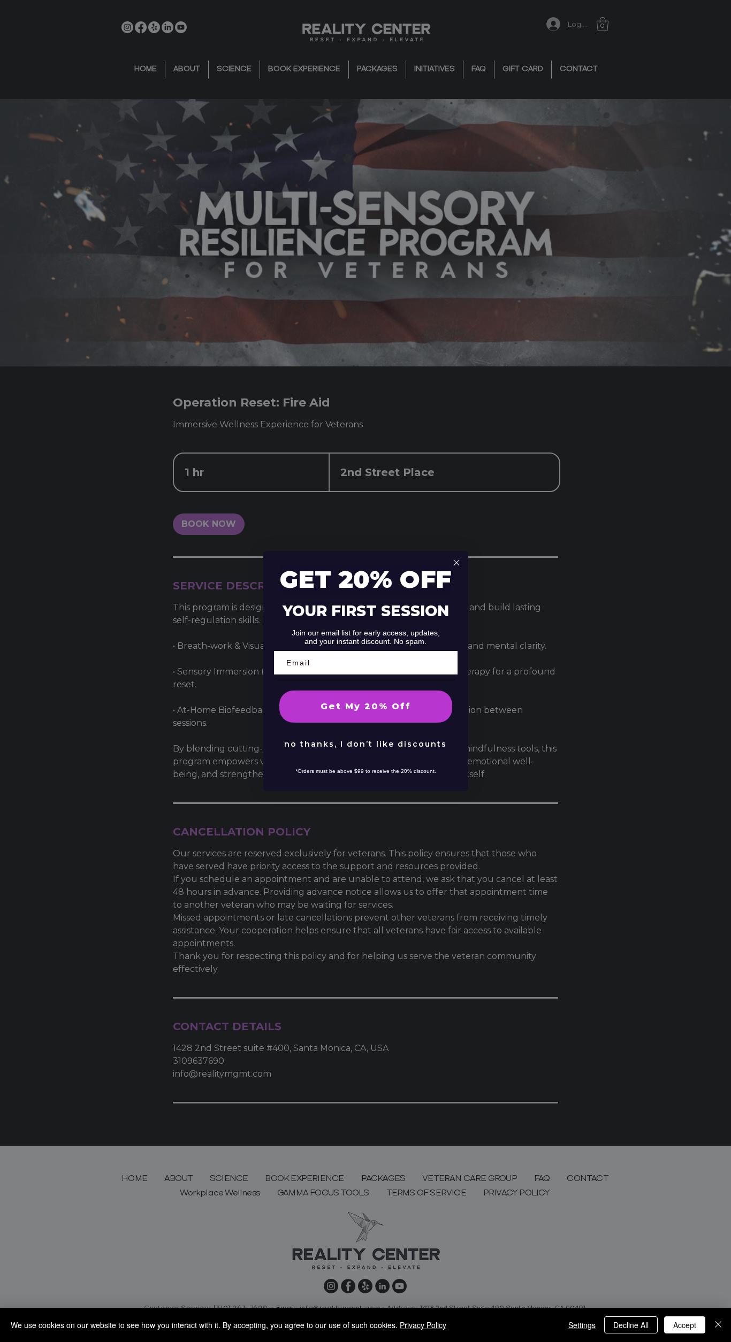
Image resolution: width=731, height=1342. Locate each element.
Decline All (631, 1325)
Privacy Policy (423, 1325)
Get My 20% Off (366, 706)
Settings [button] (582, 1325)
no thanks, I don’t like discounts (365, 744)
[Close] (718, 1324)
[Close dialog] (456, 562)
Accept (684, 1325)
